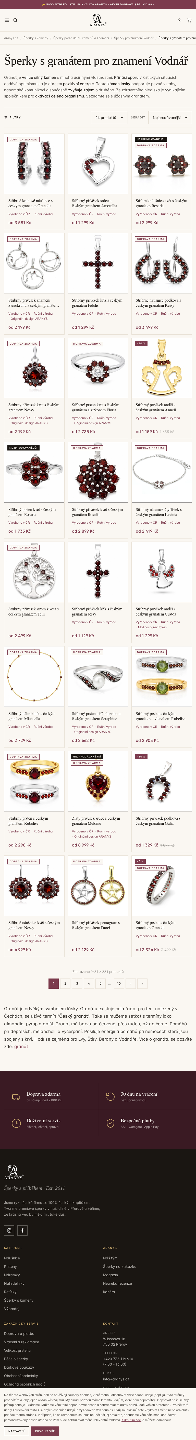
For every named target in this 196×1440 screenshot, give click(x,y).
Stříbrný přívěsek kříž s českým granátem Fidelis (97, 303)
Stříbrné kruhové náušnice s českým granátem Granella (30, 203)
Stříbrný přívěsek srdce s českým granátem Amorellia (94, 203)
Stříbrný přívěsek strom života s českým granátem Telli (33, 611)
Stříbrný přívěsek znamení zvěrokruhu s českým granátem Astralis (33, 303)
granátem (140, 96)
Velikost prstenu (17, 1350)
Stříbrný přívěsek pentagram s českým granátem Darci (96, 925)
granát (21, 1046)
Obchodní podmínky (21, 1375)
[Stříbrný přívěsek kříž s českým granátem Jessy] (98, 572)
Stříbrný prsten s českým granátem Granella (155, 925)
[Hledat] (15, 20)
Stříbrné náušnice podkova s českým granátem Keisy (158, 303)
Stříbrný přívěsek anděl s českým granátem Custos (156, 611)
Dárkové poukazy (19, 1367)
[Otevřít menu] (7, 20)
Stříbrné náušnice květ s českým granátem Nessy (34, 925)
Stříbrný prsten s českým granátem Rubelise (28, 821)
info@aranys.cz (116, 1379)
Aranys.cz (11, 38)
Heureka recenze (117, 1283)
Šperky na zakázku (119, 1266)
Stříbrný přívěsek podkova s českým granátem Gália (158, 821)
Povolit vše (45, 1431)
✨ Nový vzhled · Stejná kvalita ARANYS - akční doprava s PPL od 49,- (98, 4)
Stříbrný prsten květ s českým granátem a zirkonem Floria (95, 407)
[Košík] (189, 20)
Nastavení (16, 1431)
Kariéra (109, 1292)
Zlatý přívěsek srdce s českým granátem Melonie (96, 821)
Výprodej (11, 1308)
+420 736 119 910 (118, 1359)
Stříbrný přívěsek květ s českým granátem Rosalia (97, 512)
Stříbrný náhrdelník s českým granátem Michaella (31, 716)
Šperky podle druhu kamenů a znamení (81, 38)
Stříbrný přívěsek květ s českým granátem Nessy (33, 407)
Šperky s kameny (35, 38)
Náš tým (110, 1258)
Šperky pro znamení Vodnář (133, 38)
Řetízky (10, 1292)
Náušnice (12, 1258)
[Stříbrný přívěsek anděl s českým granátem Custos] (162, 572)
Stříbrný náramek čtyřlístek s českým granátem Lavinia (159, 512)
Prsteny (10, 1266)
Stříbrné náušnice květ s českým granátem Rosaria (161, 203)
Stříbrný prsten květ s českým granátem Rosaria (32, 512)
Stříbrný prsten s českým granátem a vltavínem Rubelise (160, 716)
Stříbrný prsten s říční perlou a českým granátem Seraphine (96, 716)
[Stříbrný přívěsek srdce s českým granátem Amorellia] (98, 164)
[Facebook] (22, 1230)
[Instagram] (9, 1230)
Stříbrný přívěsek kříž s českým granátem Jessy (97, 611)
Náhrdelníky (14, 1283)
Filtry (15, 117)
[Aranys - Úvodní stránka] (98, 20)
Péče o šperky (16, 1359)
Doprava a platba (19, 1333)
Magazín (110, 1275)
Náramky (12, 1275)
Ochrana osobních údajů (24, 1384)
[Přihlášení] (179, 20)
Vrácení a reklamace (21, 1342)
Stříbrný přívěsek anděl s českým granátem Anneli (156, 407)
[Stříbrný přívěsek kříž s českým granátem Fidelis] (98, 263)
